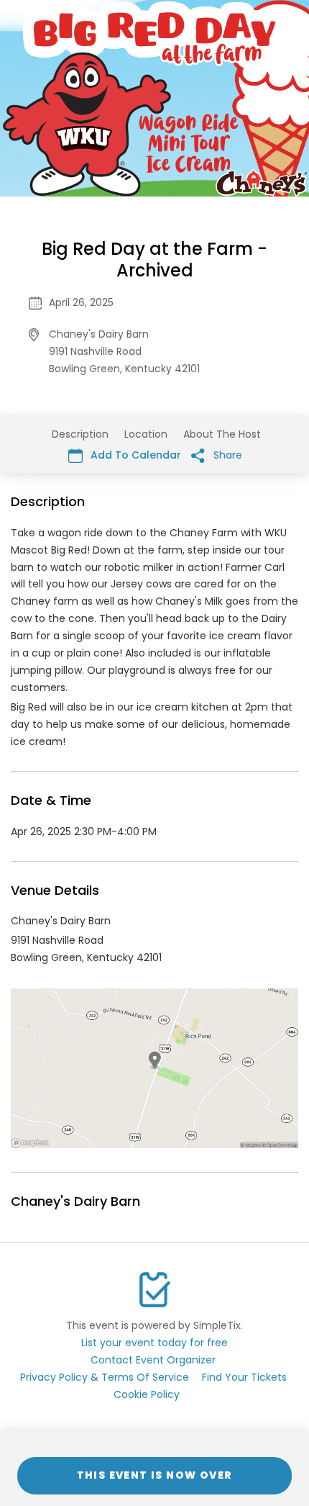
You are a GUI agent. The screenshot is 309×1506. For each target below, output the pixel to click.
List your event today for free (154, 1342)
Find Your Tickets (244, 1377)
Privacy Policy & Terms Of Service (104, 1377)
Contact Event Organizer (153, 1360)
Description (80, 434)
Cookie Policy (147, 1394)
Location (145, 434)
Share (226, 455)
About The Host (222, 434)
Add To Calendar (134, 455)
